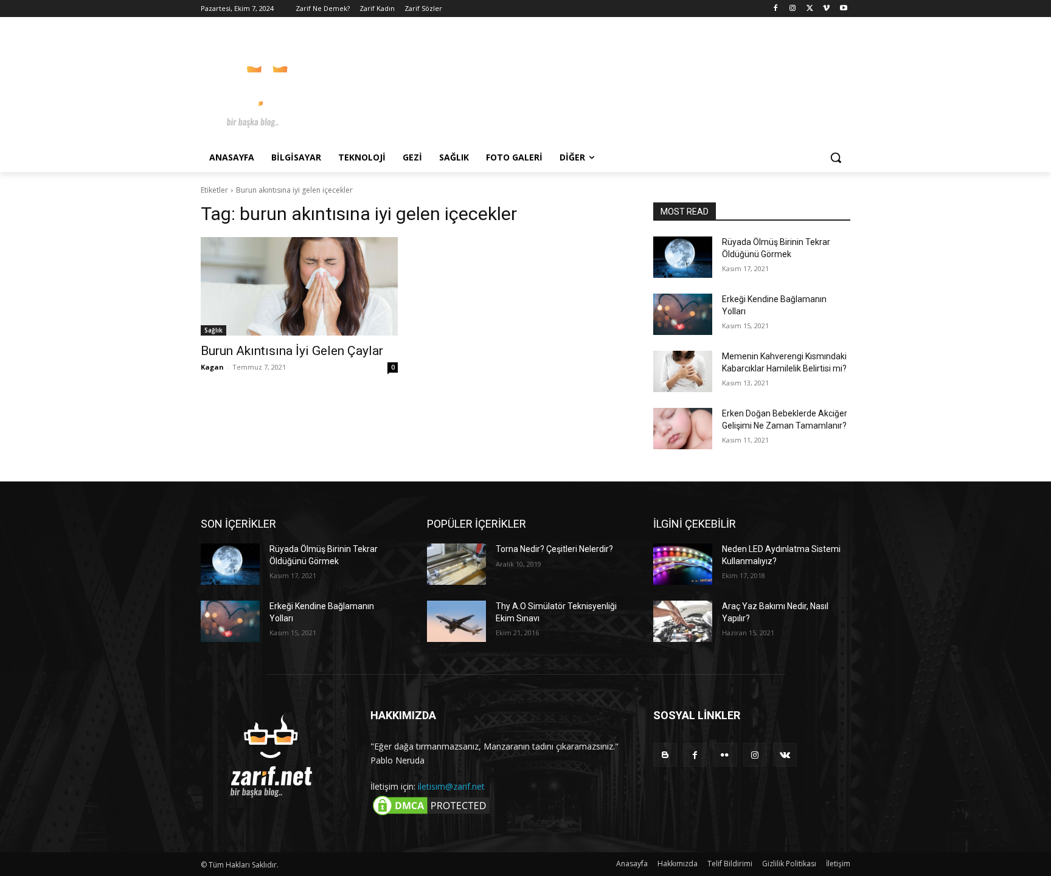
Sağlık (213, 330)
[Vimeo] (826, 9)
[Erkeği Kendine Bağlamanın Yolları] (682, 314)
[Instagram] (793, 9)
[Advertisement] (616, 84)
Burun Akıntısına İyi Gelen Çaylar (292, 350)
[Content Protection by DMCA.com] (431, 814)
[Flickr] (725, 755)
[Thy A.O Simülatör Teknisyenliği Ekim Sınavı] (456, 621)
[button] (835, 157)
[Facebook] (776, 9)
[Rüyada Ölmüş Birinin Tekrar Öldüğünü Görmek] (682, 257)
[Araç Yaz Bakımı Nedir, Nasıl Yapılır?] (682, 621)
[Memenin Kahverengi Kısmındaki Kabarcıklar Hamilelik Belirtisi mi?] (682, 371)
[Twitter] (810, 9)
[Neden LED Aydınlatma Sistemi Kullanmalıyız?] (682, 564)
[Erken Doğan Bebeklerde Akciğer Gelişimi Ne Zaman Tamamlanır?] (682, 428)
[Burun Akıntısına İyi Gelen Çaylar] (299, 286)
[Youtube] (843, 9)
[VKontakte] (785, 755)
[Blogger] (665, 755)
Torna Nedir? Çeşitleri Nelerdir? (554, 549)
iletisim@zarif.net (451, 786)
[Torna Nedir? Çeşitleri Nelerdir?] (456, 564)
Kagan (212, 366)
